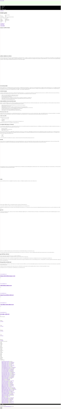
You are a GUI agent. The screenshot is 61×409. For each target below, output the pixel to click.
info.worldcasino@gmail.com (7, 406)
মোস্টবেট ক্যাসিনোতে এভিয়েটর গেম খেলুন (6, 285)
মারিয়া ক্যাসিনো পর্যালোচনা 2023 (5, 382)
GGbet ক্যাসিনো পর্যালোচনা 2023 (5, 384)
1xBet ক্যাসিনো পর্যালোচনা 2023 (5, 377)
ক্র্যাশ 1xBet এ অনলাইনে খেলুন (4, 314)
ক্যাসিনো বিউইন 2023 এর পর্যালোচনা (5, 364)
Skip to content (2, 0)
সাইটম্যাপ (2, 404)
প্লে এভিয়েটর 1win (2, 24)
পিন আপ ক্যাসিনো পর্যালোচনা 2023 (5, 370)
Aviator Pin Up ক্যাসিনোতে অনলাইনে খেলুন (7, 295)
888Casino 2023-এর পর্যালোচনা (5, 386)
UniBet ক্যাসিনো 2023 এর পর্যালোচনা (5, 375)
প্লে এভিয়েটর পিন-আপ (2, 23)
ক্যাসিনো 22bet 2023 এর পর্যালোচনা (5, 365)
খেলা (0, 321)
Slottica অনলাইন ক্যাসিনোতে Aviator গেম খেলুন (7, 275)
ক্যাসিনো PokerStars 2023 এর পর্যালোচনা (6, 367)
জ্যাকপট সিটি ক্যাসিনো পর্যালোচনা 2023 (5, 361)
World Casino (12, 362)
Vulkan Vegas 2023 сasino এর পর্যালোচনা (6, 389)
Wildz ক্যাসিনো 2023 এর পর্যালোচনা (5, 362)
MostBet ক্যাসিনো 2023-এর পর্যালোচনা (6, 387)
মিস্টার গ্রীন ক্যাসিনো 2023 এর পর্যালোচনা (6, 372)
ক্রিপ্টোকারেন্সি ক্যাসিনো (4, 9)
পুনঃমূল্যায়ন (2, 321)
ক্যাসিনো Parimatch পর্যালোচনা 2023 (5, 392)
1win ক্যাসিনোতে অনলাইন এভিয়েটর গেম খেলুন (7, 304)
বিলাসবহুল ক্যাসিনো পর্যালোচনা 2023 (5, 381)
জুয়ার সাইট (3, 7)
